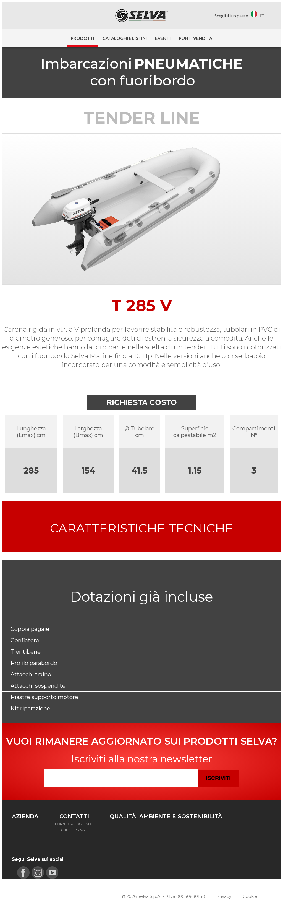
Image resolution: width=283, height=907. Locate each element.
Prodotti (82, 38)
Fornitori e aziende (74, 824)
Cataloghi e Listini (125, 38)
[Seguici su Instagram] (28, 15)
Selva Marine (141, 15)
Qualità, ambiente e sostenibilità (166, 816)
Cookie (250, 896)
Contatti (74, 816)
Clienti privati (74, 830)
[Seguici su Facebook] (17, 15)
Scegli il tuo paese (231, 15)
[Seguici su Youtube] (40, 15)
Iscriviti (218, 778)
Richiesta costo (141, 402)
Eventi (163, 38)
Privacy (223, 896)
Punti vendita (195, 38)
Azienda (25, 816)
